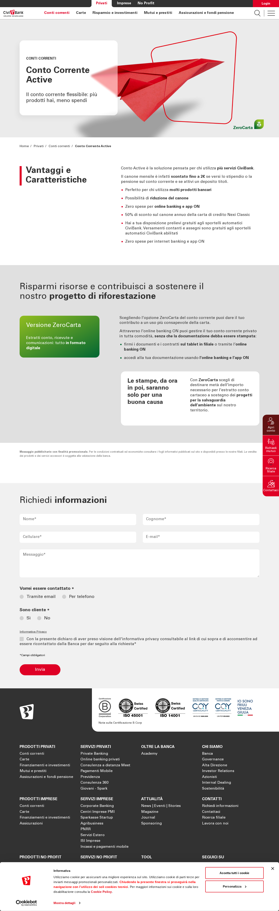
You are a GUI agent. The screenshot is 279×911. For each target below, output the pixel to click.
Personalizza (232, 886)
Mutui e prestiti (158, 13)
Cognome (156, 519)
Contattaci (211, 812)
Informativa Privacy (33, 632)
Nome (29, 519)
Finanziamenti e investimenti (45, 765)
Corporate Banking (97, 806)
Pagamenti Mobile (96, 771)
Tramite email (41, 597)
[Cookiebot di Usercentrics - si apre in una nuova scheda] (26, 903)
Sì (29, 618)
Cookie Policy (101, 891)
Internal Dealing (216, 783)
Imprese (124, 3)
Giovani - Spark (93, 789)
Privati (101, 3)
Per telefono (81, 597)
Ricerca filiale (213, 818)
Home (25, 146)
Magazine (149, 812)
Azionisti (209, 777)
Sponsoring (151, 823)
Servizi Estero (92, 835)
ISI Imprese (90, 841)
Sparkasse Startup (96, 818)
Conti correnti (56, 13)
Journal (148, 818)
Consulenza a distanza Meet (105, 765)
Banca (207, 754)
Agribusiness (91, 823)
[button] (271, 425)
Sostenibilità (213, 789)
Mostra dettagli (64, 903)
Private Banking (94, 754)
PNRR (85, 829)
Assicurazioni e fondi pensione (206, 13)
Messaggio (34, 555)
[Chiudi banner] (272, 868)
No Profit (146, 3)
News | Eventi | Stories (161, 806)
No (47, 618)
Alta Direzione (214, 765)
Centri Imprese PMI (97, 812)
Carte (81, 13)
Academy (149, 754)
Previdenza (90, 777)
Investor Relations (218, 771)
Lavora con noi (215, 823)
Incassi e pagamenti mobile (104, 847)
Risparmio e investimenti (115, 13)
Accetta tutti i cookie (234, 873)
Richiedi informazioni (220, 806)
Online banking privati (100, 759)
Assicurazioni (31, 823)
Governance (213, 759)
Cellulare (32, 537)
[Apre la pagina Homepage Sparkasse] (13, 13)
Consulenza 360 (94, 783)
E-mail (153, 537)
